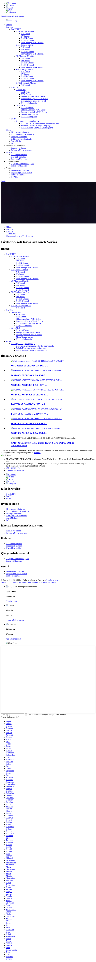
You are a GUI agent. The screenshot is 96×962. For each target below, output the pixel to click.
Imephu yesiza (52, 580)
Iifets (45, 582)
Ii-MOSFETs (16, 29)
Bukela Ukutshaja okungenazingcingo (36, 125)
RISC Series (26, 94)
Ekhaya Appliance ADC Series (33, 96)
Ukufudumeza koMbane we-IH (33, 101)
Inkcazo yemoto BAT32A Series (34, 112)
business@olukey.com (15, 470)
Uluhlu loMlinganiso (29, 103)
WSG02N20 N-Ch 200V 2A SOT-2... (29, 365)
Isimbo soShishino (18, 175)
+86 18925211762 (13, 468)
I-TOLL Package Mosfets (26, 83)
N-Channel (25, 34)
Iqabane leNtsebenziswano (21, 150)
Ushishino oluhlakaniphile (21, 139)
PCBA (13, 119)
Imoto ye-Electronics (19, 137)
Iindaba (9, 152)
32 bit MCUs (21, 105)
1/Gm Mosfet (13, 582)
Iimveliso (9, 27)
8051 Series (25, 92)
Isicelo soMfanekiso (19, 166)
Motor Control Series (29, 114)
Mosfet (3, 582)
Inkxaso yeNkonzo (18, 148)
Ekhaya (9, 25)
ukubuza (37, 453)
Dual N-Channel (27, 38)
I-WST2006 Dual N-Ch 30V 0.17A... (29, 414)
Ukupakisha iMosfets (24, 45)
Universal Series (27, 108)
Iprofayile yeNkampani (20, 170)
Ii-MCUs (14, 87)
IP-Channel (25, 36)
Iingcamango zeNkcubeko (21, 172)
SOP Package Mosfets (25, 56)
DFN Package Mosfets (25, 31)
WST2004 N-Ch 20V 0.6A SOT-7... (29, 423)
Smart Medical (16, 141)
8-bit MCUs (21, 90)
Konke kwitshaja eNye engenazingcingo (37, 128)
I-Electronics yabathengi (20, 132)
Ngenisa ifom (11, 601)
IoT (12, 143)
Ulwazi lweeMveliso (19, 155)
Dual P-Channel (27, 40)
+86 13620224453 (13, 639)
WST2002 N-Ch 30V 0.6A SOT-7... (29, 433)
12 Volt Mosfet (25, 582)
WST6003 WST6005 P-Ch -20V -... (29, 385)
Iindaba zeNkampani (19, 159)
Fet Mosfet (52, 582)
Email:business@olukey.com (12, 16)
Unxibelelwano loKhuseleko (22, 134)
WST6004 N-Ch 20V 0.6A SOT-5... (29, 375)
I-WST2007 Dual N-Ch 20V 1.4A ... (29, 404)
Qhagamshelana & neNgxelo (22, 164)
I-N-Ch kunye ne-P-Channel (32, 43)
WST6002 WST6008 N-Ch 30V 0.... (29, 394)
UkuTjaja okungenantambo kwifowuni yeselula (40, 123)
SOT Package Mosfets (25, 69)
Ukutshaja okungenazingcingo (28, 121)
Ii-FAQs (14, 177)
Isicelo (8, 130)
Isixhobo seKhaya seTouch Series (34, 99)
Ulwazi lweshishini (18, 157)
